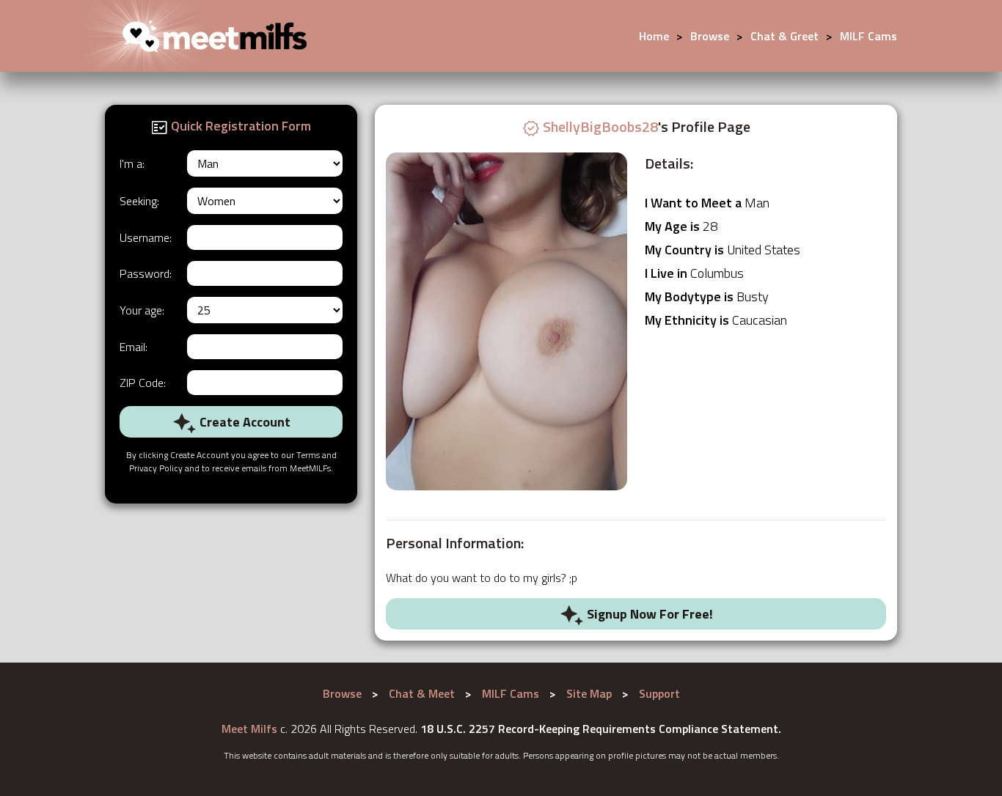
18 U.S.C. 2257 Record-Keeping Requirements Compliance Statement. (600, 728)
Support (659, 693)
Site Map (589, 693)
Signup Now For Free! (648, 614)
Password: (146, 273)
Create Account (243, 422)
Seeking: (139, 201)
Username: (146, 237)
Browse (709, 36)
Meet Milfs (249, 728)
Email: (133, 346)
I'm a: (132, 163)
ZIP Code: (143, 382)
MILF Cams (868, 36)
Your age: (142, 310)
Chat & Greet (784, 36)
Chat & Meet (422, 693)
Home (654, 36)
